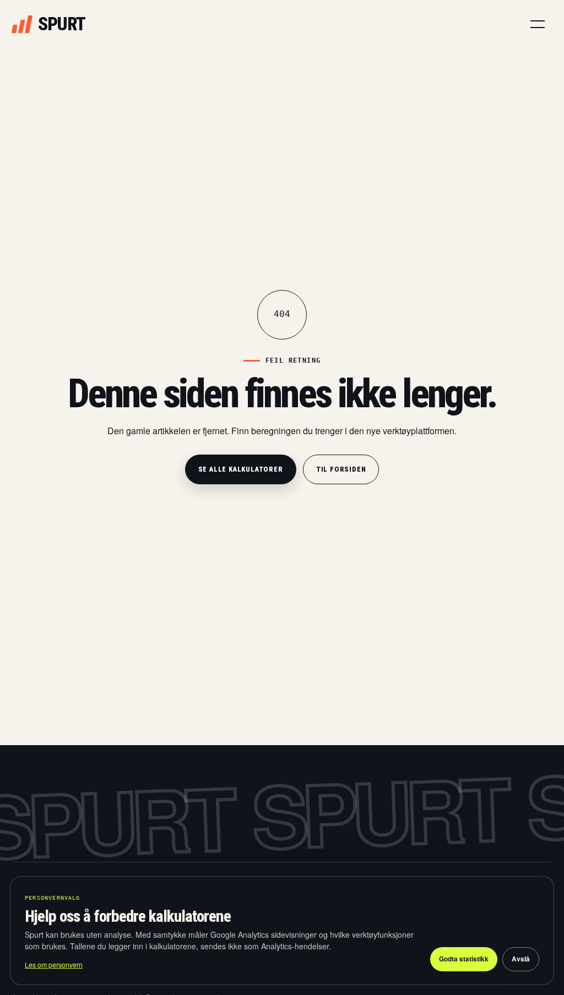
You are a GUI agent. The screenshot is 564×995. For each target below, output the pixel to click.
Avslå (521, 959)
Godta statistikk (464, 959)
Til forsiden (341, 469)
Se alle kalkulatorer (240, 469)
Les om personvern (54, 965)
